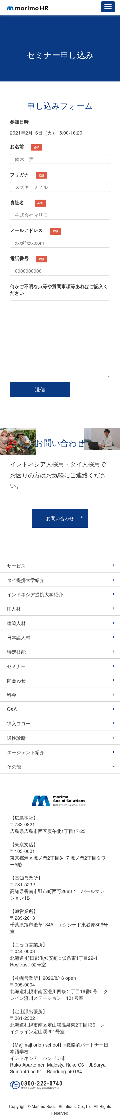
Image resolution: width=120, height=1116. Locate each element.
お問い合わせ (60, 518)
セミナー (16, 666)
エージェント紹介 (25, 752)
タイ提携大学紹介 (25, 580)
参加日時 (19, 121)
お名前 (24, 146)
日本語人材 (18, 637)
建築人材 (16, 623)
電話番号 (27, 258)
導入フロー (18, 723)
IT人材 (14, 608)
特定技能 (16, 651)
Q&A (12, 709)
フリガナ (27, 174)
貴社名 (26, 202)
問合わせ (16, 680)
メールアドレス (34, 230)
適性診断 (16, 737)
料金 (11, 694)
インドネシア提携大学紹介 (35, 594)
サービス (16, 565)
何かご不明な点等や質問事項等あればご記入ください (59, 289)
